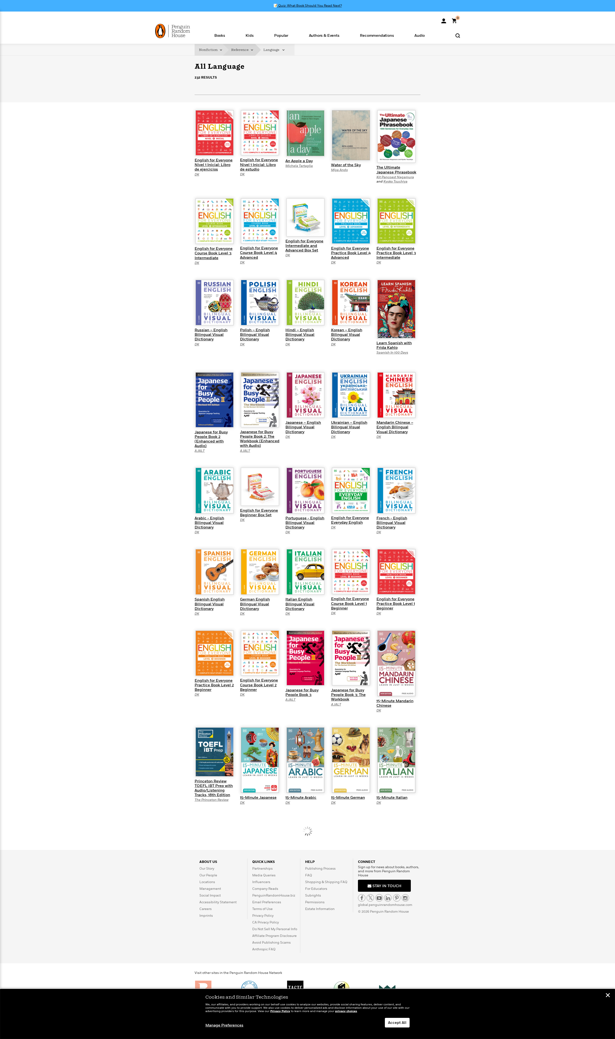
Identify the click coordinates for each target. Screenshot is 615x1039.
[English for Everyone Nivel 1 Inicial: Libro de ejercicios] (214, 132)
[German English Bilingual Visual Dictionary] (260, 571)
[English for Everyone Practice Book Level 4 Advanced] (351, 220)
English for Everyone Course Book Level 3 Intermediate (214, 253)
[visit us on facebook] (361, 898)
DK (197, 174)
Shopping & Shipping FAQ (326, 882)
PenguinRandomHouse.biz (273, 895)
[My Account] (443, 19)
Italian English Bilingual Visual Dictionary (299, 604)
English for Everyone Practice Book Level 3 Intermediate (396, 253)
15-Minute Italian (391, 797)
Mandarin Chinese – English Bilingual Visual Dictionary (394, 427)
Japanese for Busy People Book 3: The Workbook (348, 695)
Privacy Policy (263, 915)
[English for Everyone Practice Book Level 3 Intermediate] (396, 220)
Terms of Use (262, 909)
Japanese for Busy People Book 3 (302, 692)
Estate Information (320, 909)
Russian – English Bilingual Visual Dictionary (211, 334)
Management (210, 888)
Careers (205, 909)
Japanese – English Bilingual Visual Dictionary (303, 427)
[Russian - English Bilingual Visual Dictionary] (214, 302)
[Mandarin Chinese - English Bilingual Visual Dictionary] (396, 394)
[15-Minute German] (351, 759)
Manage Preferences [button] (224, 1025)
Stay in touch (386, 886)
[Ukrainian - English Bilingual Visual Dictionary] (351, 394)
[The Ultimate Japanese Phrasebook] (396, 136)
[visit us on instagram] (405, 898)
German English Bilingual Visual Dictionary (255, 604)
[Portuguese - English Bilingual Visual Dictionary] (305, 490)
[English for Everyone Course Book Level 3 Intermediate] (214, 220)
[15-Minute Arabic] (305, 759)
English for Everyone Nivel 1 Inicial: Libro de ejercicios (214, 165)
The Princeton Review (211, 800)
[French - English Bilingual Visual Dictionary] (396, 490)
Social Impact (210, 895)
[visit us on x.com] (370, 898)
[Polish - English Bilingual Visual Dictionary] (260, 302)
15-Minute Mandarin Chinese (394, 703)
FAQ (308, 875)
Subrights (313, 895)
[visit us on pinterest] (396, 898)
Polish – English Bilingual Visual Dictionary (255, 334)
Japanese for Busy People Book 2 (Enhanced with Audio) (211, 439)
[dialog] (307, 1014)
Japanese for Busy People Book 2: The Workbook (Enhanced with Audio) (259, 439)
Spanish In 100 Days (392, 352)
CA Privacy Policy (265, 922)
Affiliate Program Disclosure (274, 936)
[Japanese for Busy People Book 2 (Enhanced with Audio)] (214, 399)
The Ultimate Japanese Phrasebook (396, 170)
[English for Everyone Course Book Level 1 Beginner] (351, 571)
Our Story (206, 868)
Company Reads (265, 888)
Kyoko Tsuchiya (395, 181)
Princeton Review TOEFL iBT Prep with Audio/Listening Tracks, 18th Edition (214, 788)
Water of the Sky (346, 165)
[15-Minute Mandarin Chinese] (396, 663)
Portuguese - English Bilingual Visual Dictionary (304, 523)
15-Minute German (348, 797)
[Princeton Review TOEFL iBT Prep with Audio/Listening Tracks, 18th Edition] (214, 751)
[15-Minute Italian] (396, 759)
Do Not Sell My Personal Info (274, 929)
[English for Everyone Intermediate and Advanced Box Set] (305, 217)
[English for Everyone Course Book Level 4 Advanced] (260, 220)
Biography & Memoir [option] (218, 103)
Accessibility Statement (218, 902)
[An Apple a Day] (305, 132)
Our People (208, 875)
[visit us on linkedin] (388, 898)
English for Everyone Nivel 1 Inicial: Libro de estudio (259, 164)
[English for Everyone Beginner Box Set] (260, 486)
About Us (208, 862)
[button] (219, 35)
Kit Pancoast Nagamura (395, 177)
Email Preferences (266, 902)
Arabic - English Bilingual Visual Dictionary (209, 523)
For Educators (316, 888)
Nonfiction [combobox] (208, 50)
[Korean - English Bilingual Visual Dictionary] (351, 302)
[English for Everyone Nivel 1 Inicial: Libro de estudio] (260, 132)
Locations (207, 882)
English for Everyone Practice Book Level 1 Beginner (395, 603)
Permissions (315, 902)
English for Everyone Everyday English (350, 520)
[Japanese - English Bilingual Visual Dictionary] (305, 394)
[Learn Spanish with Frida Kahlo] (396, 308)
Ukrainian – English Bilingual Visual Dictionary (349, 427)
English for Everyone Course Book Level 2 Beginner (259, 685)
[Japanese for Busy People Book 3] (305, 657)
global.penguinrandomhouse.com (385, 905)
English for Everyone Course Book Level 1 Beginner (350, 603)
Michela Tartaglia (299, 166)
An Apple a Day (299, 161)
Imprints (206, 915)
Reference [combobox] (240, 50)
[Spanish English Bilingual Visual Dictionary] (214, 571)
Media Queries (264, 875)
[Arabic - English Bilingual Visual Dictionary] (214, 490)
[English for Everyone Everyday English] (351, 490)
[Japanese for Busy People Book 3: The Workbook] (351, 657)
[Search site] (457, 35)
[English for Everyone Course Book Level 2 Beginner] (260, 653)
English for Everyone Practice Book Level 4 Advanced (351, 253)
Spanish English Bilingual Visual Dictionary (210, 604)
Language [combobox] (272, 50)
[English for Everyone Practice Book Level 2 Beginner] (214, 653)
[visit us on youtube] (379, 898)
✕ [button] (608, 995)
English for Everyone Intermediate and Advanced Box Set (304, 246)
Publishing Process (320, 868)
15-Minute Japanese (258, 797)
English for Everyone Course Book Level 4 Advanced (259, 253)
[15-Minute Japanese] (260, 759)
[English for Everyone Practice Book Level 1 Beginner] (396, 571)
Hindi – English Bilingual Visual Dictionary (299, 334)
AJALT (200, 451)
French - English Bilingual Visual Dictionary (391, 523)
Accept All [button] (397, 1022)
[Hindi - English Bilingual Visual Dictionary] (305, 302)
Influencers (261, 882)
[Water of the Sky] (351, 135)
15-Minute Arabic (300, 797)
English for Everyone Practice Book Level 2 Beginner (214, 685)
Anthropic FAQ (264, 949)
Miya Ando (339, 170)
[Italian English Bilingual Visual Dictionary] (305, 571)
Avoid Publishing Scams (271, 942)
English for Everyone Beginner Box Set (259, 513)
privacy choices (346, 1011)
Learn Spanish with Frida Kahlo (394, 345)
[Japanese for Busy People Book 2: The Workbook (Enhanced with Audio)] (260, 399)
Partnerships (262, 868)
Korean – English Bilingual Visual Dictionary (346, 334)
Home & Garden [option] (246, 103)
